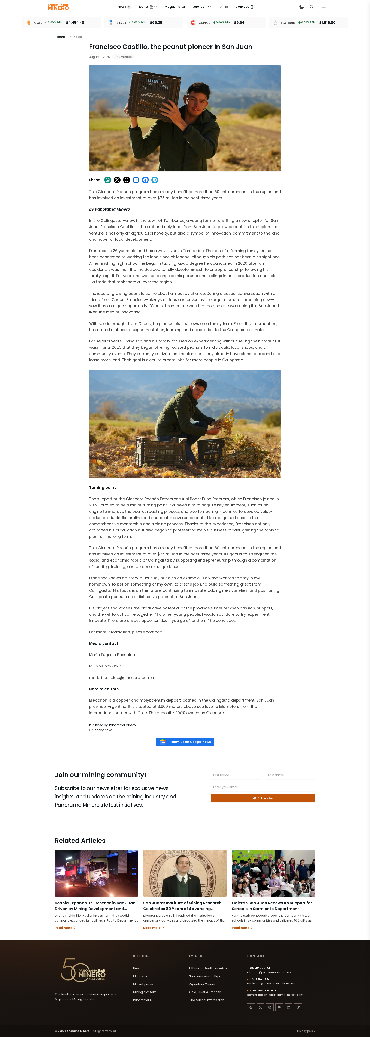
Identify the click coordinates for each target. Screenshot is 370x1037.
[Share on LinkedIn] (136, 180)
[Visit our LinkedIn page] (288, 1007)
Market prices (143, 984)
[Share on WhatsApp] (107, 180)
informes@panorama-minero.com (270, 972)
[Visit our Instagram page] (270, 1007)
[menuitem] (124, 7)
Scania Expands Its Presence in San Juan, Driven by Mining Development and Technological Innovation (96, 908)
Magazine (140, 976)
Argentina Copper (202, 984)
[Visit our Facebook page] (251, 1007)
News (137, 968)
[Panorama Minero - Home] (58, 7)
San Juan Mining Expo (205, 976)
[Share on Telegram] (154, 180)
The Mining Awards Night (207, 1000)
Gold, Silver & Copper (205, 992)
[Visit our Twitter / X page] (260, 1007)
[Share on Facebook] (145, 180)
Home (60, 37)
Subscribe (265, 798)
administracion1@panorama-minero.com (275, 995)
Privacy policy (306, 1031)
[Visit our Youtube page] (279, 1007)
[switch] (301, 7)
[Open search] (311, 7)
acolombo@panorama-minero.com (271, 983)
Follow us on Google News (190, 742)
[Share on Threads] (126, 180)
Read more (63, 928)
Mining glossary (144, 992)
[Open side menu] (323, 7)
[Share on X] (117, 180)
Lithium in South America (208, 968)
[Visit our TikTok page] (298, 1007)
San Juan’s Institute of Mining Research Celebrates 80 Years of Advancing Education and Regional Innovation (182, 908)
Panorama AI (142, 1000)
